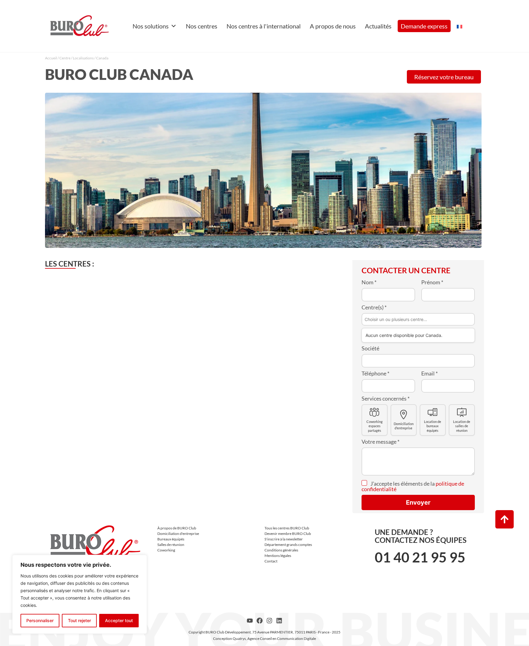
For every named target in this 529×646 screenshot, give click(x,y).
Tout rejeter (79, 620)
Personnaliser (40, 620)
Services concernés (386, 398)
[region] (79, 594)
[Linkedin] (279, 620)
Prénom (432, 282)
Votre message (381, 441)
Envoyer (418, 502)
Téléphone (375, 373)
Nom (369, 282)
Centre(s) (374, 307)
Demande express (424, 26)
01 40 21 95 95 (420, 557)
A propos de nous (333, 26)
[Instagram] (269, 620)
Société (370, 348)
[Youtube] (250, 620)
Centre (64, 58)
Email (429, 373)
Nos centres (201, 26)
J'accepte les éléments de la (413, 486)
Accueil (51, 58)
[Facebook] (259, 620)
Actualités (378, 26)
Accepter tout (119, 620)
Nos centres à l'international (264, 26)
